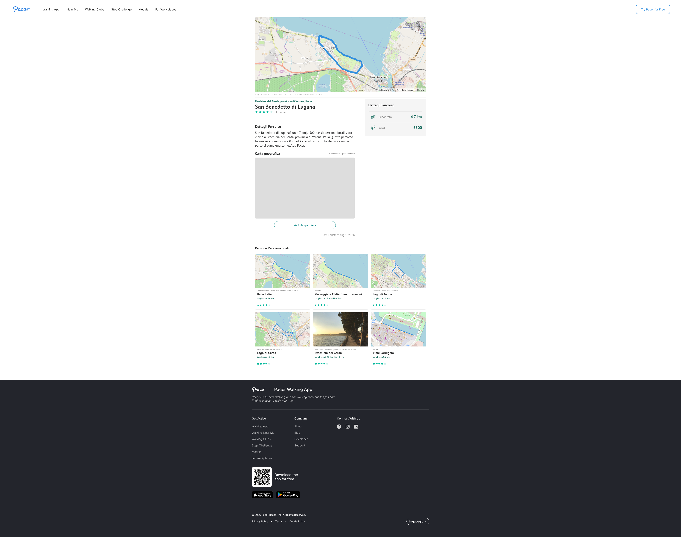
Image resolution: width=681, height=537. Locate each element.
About (298, 426)
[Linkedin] (356, 426)
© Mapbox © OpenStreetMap (342, 153)
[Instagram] (347, 426)
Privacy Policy (260, 521)
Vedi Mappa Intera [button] (305, 225)
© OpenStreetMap (399, 89)
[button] (62, 510)
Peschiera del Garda (283, 94)
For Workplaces (165, 9)
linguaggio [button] (416, 521)
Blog (297, 432)
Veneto (266, 94)
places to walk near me (277, 400)
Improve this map (416, 90)
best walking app (280, 397)
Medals (143, 9)
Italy (257, 94)
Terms (278, 521)
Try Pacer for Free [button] (653, 9)
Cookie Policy (297, 521)
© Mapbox (384, 89)
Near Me (72, 9)
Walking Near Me (263, 432)
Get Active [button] (259, 418)
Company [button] (301, 418)
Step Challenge (121, 9)
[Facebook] (339, 426)
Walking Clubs (94, 9)
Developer (301, 439)
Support (299, 445)
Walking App (51, 9)
